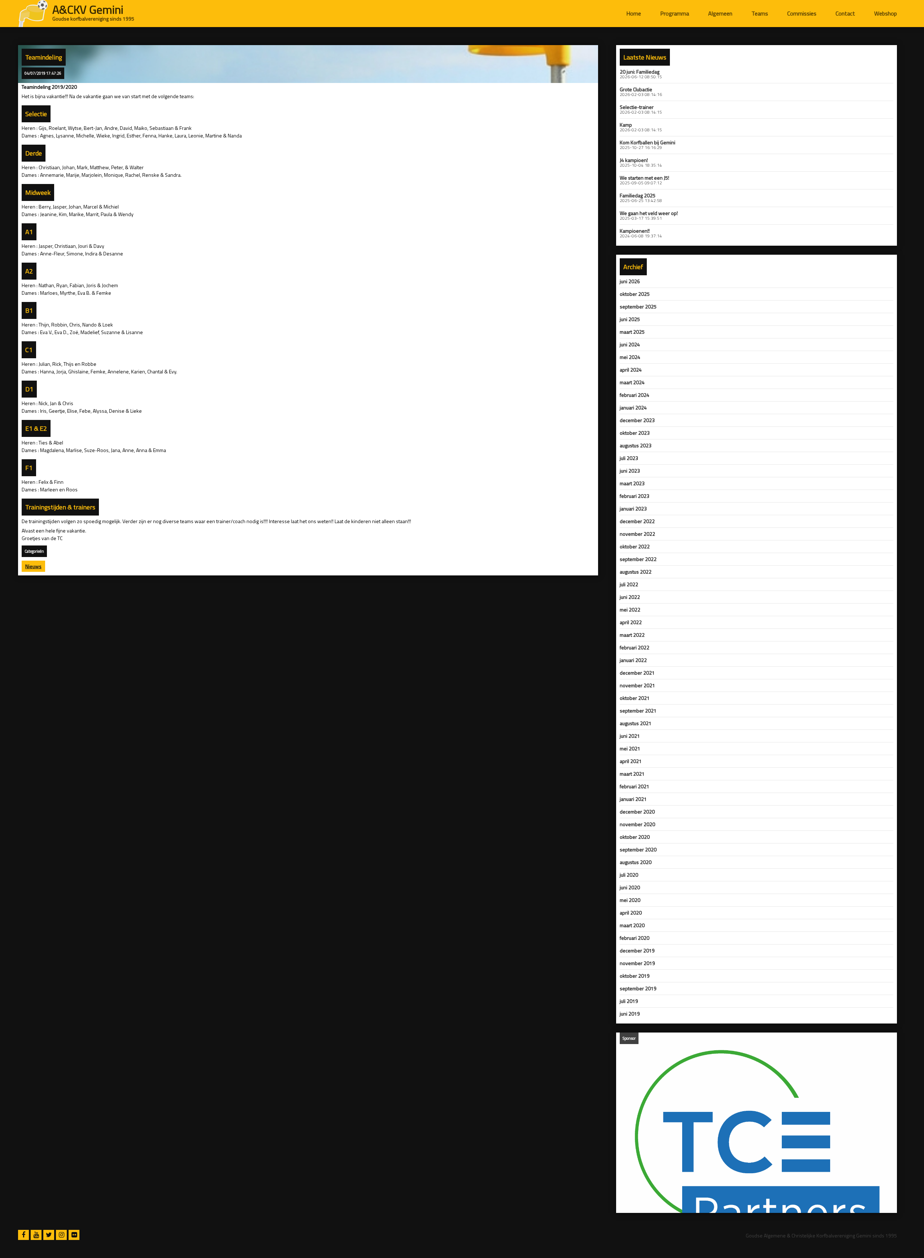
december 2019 (637, 950)
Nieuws (33, 566)
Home (633, 13)
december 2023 (637, 420)
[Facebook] (24, 1235)
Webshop (885, 13)
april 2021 (631, 761)
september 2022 (638, 559)
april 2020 (631, 912)
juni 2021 (630, 735)
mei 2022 (630, 609)
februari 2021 (634, 786)
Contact (845, 13)
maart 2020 (632, 925)
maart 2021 (632, 773)
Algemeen (720, 13)
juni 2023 (630, 470)
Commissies (801, 13)
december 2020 (637, 811)
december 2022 (637, 521)
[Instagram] (62, 1235)
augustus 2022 (635, 571)
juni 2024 (630, 344)
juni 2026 (630, 281)
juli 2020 (629, 874)
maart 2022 (632, 634)
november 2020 (637, 824)
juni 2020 (630, 887)
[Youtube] (37, 1235)
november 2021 (637, 685)
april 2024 (631, 369)
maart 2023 (632, 483)
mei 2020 (630, 900)
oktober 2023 (635, 432)
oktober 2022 (635, 546)
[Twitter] (49, 1235)
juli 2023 (629, 458)
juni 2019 (630, 1013)
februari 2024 (634, 395)
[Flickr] (74, 1235)
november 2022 (637, 533)
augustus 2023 (635, 445)
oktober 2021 (635, 698)
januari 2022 (633, 660)
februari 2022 (634, 647)
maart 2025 (632, 331)
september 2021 (638, 710)
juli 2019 (629, 1001)
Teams (759, 13)
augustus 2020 (635, 862)
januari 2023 (633, 508)
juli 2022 (629, 584)
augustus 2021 (635, 723)
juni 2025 (630, 319)
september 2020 (638, 849)
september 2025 (638, 306)
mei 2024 (630, 357)
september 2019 (638, 988)
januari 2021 (633, 799)
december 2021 (637, 672)
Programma (674, 13)
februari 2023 (634, 496)
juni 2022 (630, 597)
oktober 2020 (635, 837)
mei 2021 (630, 748)
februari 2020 (634, 938)
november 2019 (637, 963)
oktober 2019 (635, 975)
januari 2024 (633, 407)
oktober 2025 (635, 294)
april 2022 (631, 622)
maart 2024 (632, 382)
